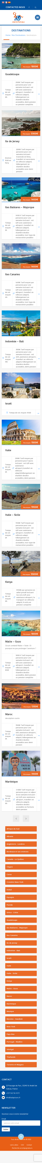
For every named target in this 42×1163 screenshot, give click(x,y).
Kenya (8, 581)
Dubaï (9, 890)
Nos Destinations (18, 35)
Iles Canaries (12, 274)
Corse (9, 874)
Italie (8, 450)
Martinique (11, 781)
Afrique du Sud (13, 829)
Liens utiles (14, 1145)
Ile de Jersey (12, 141)
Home (8, 35)
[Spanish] (9, 2)
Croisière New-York (15, 882)
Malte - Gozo (12, 988)
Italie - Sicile (12, 973)
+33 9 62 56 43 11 (12, 1093)
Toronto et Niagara (15, 1065)
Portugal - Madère (14, 1042)
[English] (3, 2)
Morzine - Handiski (15, 1019)
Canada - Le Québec (15, 859)
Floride (10, 905)
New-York (11, 1026)
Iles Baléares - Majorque (17, 928)
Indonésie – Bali (14, 341)
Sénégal (10, 1049)
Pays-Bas (10, 1034)
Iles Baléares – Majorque (19, 207)
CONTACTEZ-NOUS (15, 7)
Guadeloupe (12, 74)
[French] (6, 2)
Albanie (10, 836)
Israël (8, 403)
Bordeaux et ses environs (17, 852)
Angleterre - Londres (16, 844)
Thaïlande (11, 1057)
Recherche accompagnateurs (22, 1148)
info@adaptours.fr (13, 1097)
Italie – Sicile (12, 514)
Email (4, 1119)
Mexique (10, 1011)
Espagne (10, 897)
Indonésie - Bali (13, 950)
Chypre (10, 867)
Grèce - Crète (12, 912)
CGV (22, 1145)
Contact (29, 1145)
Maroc (9, 714)
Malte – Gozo (13, 641)
